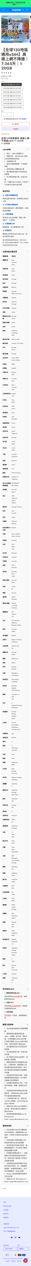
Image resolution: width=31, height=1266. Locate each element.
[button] (3, 10)
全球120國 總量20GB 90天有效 (12, 107)
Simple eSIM (10, 1258)
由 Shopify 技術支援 (17, 1258)
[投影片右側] (19, 46)
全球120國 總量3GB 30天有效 (12, 92)
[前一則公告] (3, 3)
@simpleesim (11, 1231)
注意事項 (23, 119)
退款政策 (26, 1258)
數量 (2, 111)
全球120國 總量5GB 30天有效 (12, 96)
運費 (7, 78)
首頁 (4, 1202)
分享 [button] (4, 1188)
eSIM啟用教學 (16, 1006)
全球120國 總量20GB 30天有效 (12, 103)
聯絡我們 (5, 1217)
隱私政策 (8, 1261)
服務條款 (13, 1261)
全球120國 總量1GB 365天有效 (12, 88)
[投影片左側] (12, 46)
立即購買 (15, 129)
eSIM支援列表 (17, 996)
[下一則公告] (28, 3)
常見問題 (7, 1015)
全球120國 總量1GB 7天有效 (11, 84)
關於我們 (5, 1214)
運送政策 (19, 1261)
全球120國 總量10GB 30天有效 (12, 100)
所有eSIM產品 (7, 1206)
